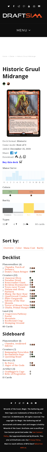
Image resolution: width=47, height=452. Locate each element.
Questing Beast (13, 356)
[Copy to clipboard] (24, 157)
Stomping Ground (14, 322)
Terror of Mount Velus (17, 305)
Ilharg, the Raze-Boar (16, 293)
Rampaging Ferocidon (17, 352)
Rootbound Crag (14, 320)
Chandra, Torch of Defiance (14, 268)
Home (5, 56)
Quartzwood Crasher (16, 296)
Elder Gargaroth (13, 298)
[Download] (20, 157)
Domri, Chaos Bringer (16, 271)
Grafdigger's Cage (14, 371)
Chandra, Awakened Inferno (15, 344)
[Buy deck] (20, 162)
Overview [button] (9, 247)
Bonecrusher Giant (15, 282)
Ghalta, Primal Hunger (17, 307)
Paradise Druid (13, 280)
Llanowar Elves (13, 277)
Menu (22, 30)
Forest (8, 316)
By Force (9, 363)
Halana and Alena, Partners (14, 290)
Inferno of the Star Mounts (15, 301)
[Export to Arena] (16, 157)
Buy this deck (11, 162)
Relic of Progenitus (15, 373)
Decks (12, 56)
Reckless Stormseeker (17, 284)
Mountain (10, 318)
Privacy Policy (34, 440)
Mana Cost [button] (29, 247)
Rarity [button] (40, 247)
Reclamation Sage (14, 354)
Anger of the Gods (14, 365)
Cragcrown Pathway (16, 313)
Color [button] (19, 247)
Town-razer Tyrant (15, 287)
